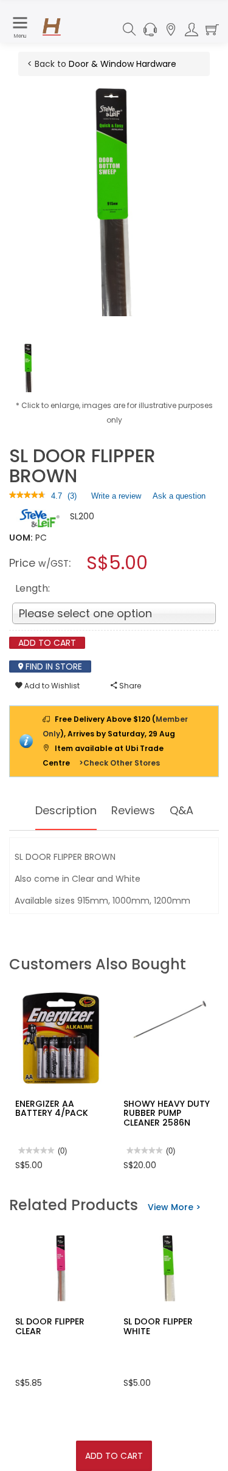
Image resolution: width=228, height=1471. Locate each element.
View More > (174, 1207)
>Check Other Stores (119, 763)
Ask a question (179, 495)
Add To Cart (114, 1456)
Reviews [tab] (133, 810)
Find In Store (52, 666)
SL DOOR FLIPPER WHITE (158, 1326)
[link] (27, 495)
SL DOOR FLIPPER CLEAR (50, 1326)
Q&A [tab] (181, 810)
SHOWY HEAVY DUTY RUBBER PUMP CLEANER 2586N (166, 1113)
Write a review (116, 498)
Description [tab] (66, 810)
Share (129, 685)
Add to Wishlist (51, 685)
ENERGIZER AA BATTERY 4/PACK (51, 1108)
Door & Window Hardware (122, 64)
